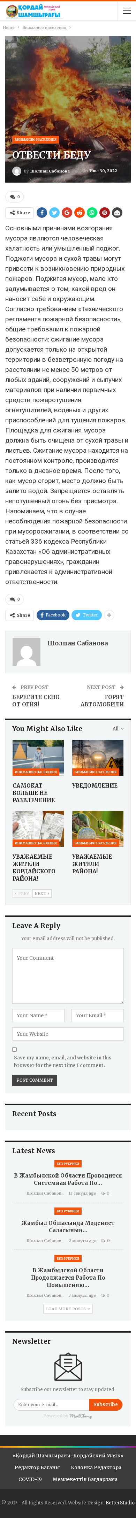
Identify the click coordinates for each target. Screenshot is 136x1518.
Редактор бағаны (37, 1467)
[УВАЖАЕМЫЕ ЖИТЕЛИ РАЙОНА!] (97, 829)
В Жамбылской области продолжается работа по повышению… (68, 1277)
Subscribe (105, 1405)
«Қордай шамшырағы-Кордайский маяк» (68, 1455)
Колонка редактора (96, 1467)
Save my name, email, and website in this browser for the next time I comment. (63, 1061)
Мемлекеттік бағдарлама (85, 1479)
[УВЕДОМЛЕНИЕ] (97, 758)
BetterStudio (120, 1503)
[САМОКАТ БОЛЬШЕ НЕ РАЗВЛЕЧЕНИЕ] (38, 758)
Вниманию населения (35, 139)
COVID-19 (30, 1479)
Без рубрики (68, 1164)
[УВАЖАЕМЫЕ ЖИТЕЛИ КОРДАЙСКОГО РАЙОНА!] (38, 829)
